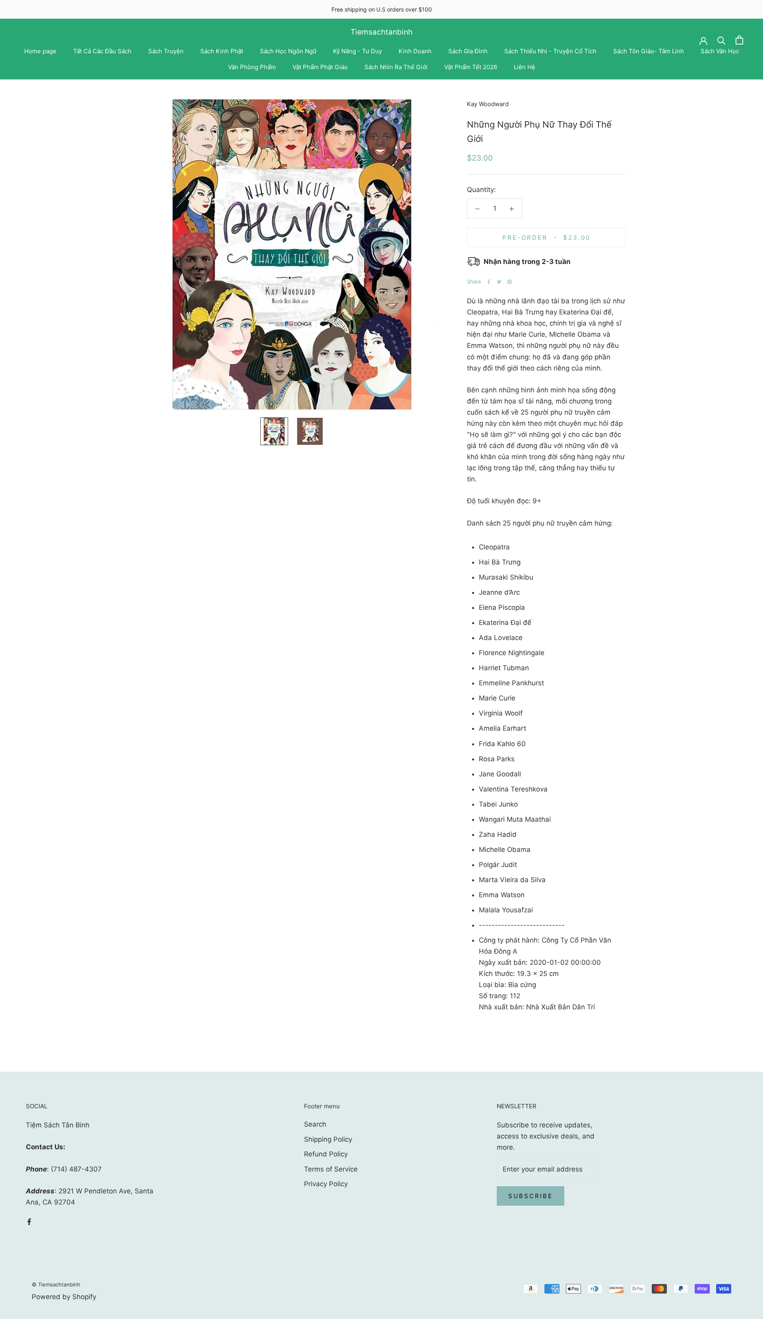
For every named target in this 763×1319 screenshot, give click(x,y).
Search (315, 1124)
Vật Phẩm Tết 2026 (470, 67)
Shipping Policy (328, 1139)
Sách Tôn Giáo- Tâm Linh (648, 51)
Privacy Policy (326, 1184)
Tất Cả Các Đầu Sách (102, 51)
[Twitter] (499, 281)
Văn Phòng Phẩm (252, 67)
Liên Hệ (524, 67)
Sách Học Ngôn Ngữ (288, 51)
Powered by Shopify (64, 1297)
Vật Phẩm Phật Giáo (320, 67)
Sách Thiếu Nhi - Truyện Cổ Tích (550, 51)
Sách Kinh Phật (221, 51)
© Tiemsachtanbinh (56, 1284)
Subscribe (530, 1196)
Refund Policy (326, 1154)
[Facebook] (488, 281)
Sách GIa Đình (468, 51)
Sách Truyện (166, 51)
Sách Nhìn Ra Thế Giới (396, 67)
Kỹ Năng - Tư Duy (357, 51)
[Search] (721, 40)
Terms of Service (331, 1169)
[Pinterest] (509, 281)
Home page (40, 51)
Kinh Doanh (415, 51)
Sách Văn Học (720, 51)
